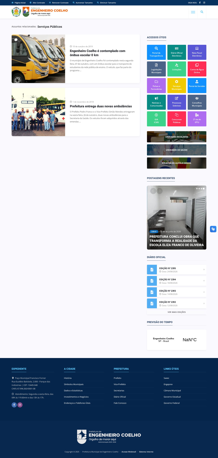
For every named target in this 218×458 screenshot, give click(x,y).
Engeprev (168, 384)
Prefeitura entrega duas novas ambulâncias (101, 106)
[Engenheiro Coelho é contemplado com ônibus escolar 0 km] (38, 59)
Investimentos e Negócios (76, 396)
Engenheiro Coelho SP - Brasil (176, 340)
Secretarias (119, 390)
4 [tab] (203, 188)
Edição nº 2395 (167, 268)
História (67, 378)
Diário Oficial (120, 396)
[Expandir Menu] (193, 12)
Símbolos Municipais (73, 384)
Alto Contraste (38, 2)
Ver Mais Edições (177, 312)
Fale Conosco (120, 403)
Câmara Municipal (172, 390)
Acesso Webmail (129, 451)
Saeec (166, 378)
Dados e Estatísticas (73, 390)
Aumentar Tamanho (84, 2)
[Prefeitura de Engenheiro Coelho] (40, 12)
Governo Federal (172, 403)
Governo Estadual (172, 396)
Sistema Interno (146, 451)
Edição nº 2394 (167, 279)
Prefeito (117, 378)
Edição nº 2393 (167, 290)
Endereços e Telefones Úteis (77, 403)
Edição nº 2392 (167, 301)
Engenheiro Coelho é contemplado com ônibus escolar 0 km (97, 53)
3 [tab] (201, 188)
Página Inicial (20, 2)
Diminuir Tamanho (108, 2)
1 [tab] (197, 188)
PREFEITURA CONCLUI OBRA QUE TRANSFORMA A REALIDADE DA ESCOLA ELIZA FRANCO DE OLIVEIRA (177, 240)
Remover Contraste (60, 2)
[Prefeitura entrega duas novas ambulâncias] (38, 112)
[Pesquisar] (202, 12)
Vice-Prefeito (120, 384)
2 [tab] (199, 188)
